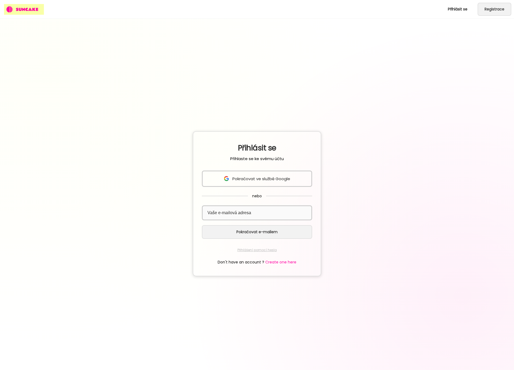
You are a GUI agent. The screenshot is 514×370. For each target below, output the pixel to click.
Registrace (494, 9)
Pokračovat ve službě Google (261, 179)
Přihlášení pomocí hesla (257, 250)
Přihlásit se (457, 9)
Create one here (280, 262)
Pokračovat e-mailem (257, 232)
